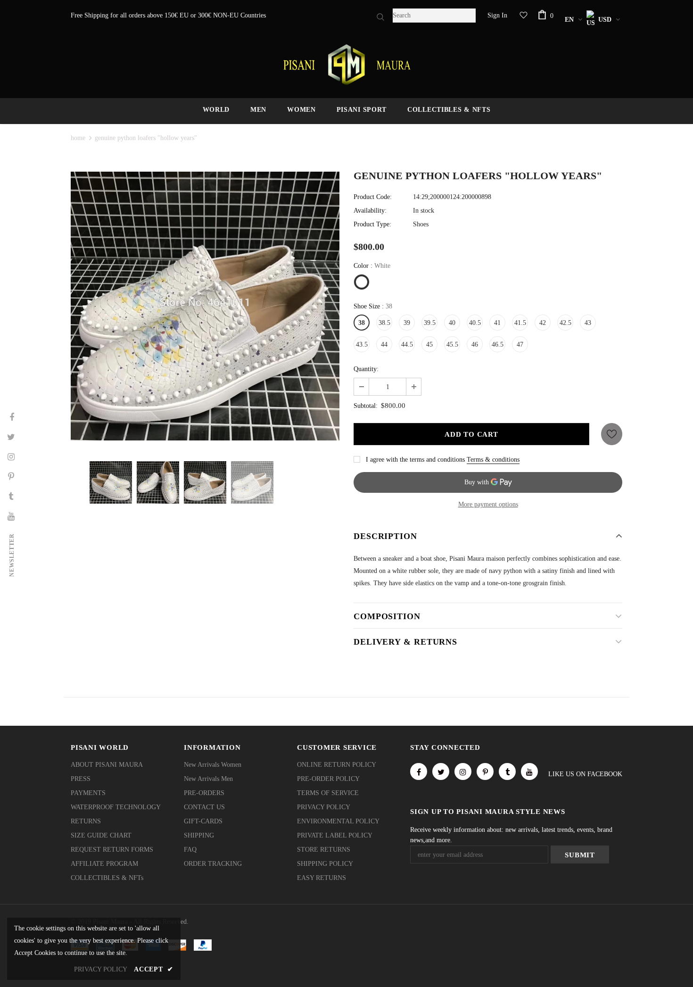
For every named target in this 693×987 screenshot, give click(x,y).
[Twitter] (440, 771)
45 (429, 344)
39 (407, 322)
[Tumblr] (507, 771)
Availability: (370, 210)
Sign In (497, 15)
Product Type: (372, 224)
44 (384, 344)
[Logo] (346, 64)
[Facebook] (418, 771)
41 (497, 322)
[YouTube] (529, 771)
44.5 (407, 344)
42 (542, 322)
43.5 (362, 344)
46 (474, 344)
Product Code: (373, 196)
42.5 (565, 322)
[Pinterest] (485, 771)
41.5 (520, 322)
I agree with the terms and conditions (415, 459)
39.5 (430, 322)
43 (588, 322)
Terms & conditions (493, 459)
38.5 (384, 322)
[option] (205, 306)
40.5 (475, 322)
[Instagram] (462, 771)
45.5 (452, 344)
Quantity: (366, 369)
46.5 (497, 344)
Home (78, 137)
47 (520, 344)
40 (452, 322)
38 (361, 322)
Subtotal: (366, 405)
